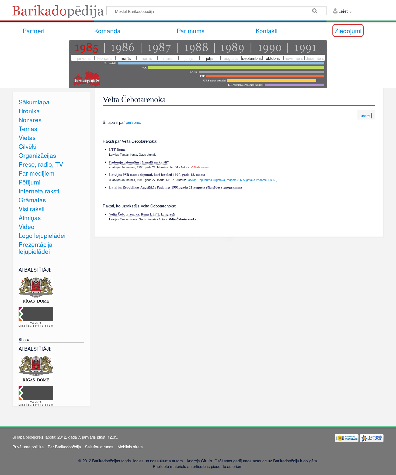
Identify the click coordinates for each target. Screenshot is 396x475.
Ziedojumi (348, 30)
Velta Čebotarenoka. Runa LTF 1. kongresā (142, 214)
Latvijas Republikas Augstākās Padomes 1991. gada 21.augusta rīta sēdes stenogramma (175, 187)
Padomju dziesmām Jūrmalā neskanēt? (139, 162)
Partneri (33, 30)
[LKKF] (36, 316)
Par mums (190, 30)
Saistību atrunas (99, 446)
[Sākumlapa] (59, 13)
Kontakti (266, 30)
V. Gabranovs (200, 167)
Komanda (107, 30)
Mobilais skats (130, 446)
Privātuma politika (28, 446)
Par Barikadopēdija (64, 446)
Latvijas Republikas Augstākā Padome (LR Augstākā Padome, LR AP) (232, 180)
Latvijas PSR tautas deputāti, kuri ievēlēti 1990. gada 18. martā (157, 174)
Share (364, 115)
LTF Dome (117, 149)
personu (133, 122)
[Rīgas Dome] (36, 289)
